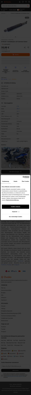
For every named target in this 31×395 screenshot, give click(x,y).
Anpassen (14, 211)
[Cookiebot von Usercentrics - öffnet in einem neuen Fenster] (22, 177)
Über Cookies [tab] (25, 181)
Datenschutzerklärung (12, 200)
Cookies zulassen (15, 206)
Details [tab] (15, 181)
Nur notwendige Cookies (15, 216)
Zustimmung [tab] (5, 181)
